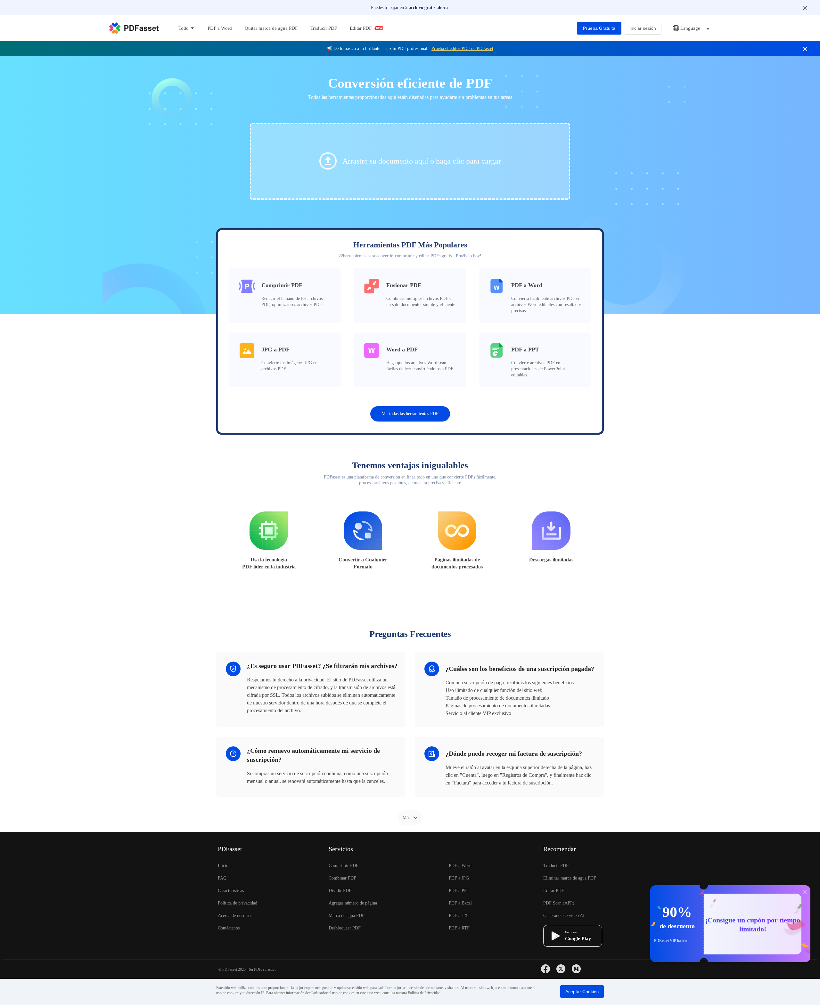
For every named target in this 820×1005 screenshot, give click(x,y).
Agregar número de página (353, 903)
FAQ (222, 878)
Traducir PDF (323, 28)
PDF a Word (220, 28)
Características (231, 890)
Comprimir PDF (343, 865)
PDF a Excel (460, 903)
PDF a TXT (460, 915)
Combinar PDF (342, 878)
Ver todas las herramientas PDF (410, 413)
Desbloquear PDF (345, 928)
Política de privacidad (237, 903)
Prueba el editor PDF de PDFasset (462, 48)
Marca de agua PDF (347, 915)
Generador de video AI (564, 915)
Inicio (223, 865)
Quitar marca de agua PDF (271, 28)
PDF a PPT (459, 890)
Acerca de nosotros (235, 915)
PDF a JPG (459, 878)
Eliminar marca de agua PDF (569, 878)
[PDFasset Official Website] (134, 28)
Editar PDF (361, 28)
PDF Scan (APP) (558, 903)
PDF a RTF (459, 928)
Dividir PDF (340, 890)
